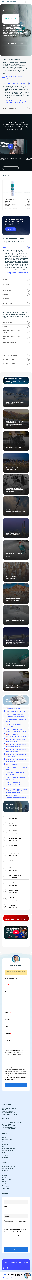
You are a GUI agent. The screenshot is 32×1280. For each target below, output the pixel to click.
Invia (16, 1085)
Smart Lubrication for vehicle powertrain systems (16, 750)
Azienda (7, 1019)
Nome (7, 984)
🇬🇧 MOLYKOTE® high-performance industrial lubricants (16, 735)
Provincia (8, 1033)
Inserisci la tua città (10, 1005)
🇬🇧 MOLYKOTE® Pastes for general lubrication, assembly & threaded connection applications (16, 790)
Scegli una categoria (11, 978)
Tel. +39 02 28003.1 (8, 1111)
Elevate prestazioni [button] (9, 108)
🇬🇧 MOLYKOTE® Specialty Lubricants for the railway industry (16, 796)
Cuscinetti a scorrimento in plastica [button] (12, 337)
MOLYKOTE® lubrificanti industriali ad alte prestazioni (15, 715)
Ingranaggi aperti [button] (8, 359)
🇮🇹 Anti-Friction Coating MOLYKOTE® (13, 725)
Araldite (4, 1183)
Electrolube (6, 1186)
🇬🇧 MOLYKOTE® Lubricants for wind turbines (15, 778)
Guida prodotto (7, 1139)
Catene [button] (4, 327)
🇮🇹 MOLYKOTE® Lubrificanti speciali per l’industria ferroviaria (16, 730)
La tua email (8, 998)
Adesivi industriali (7, 1150)
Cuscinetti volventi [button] (9, 343)
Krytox (4, 1177)
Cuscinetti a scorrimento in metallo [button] (12, 332)
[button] (29, 2)
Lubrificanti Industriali (9, 1166)
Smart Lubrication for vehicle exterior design (16, 760)
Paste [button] (4, 247)
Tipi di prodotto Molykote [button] (14, 43)
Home (4, 1137)
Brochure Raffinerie (14, 708)
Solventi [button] (5, 295)
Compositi (5, 1155)
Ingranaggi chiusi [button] (8, 364)
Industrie (5, 1144)
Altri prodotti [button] (7, 303)
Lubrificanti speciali (8, 1148)
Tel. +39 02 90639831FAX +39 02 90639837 (9, 1126)
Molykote (5, 1175)
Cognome (8, 991)
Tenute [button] (4, 368)
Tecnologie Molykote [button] (12, 48)
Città (6, 1026)
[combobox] (16, 981)
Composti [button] (5, 284)
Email (5, 1213)
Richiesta (8, 1040)
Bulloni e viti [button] (7, 322)
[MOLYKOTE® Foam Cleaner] (12, 188)
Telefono (7, 1012)
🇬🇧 (7, 744)
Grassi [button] (4, 280)
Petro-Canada (6, 1179)
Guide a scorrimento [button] (9, 355)
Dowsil (4, 1181)
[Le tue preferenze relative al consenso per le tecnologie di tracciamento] (29, 1277)
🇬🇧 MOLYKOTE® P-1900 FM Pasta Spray (16, 768)
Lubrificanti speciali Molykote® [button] (13, 83)
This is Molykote (13, 764)
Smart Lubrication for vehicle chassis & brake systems (16, 745)
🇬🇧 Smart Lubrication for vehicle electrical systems (16, 740)
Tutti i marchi (6, 1188)
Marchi (4, 1146)
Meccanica (5, 1157)
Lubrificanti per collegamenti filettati (16, 720)
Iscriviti (6, 381)
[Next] (26, 191)
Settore (6, 1206)
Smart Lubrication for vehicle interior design (16, 755)
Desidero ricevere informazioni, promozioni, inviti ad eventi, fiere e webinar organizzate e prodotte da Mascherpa (16, 1223)
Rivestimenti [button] (6, 290)
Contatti (4, 1142)
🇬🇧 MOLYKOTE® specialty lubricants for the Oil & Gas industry (14, 784)
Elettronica (5, 1152)
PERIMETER (6, 1264)
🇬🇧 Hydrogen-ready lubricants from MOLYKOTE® (15, 773)
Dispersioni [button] (6, 299)
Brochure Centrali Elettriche (16, 711)
